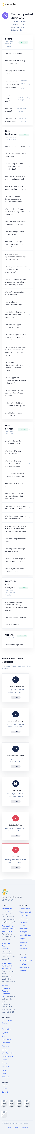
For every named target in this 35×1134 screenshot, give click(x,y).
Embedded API (7, 1043)
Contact (5, 1092)
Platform (22, 971)
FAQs (4, 1073)
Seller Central (24, 909)
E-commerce (6, 1039)
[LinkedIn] (6, 900)
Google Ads (23, 928)
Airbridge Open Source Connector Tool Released (8, 928)
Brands (4, 1036)
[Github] (12, 900)
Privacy (16, 1127)
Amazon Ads (24, 915)
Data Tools (23, 964)
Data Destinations (25, 960)
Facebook (23, 942)
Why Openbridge (8, 1053)
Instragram (23, 932)
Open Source (24, 967)
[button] (17, 42)
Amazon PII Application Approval (6, 945)
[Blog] (9, 900)
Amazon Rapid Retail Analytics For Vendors (7, 965)
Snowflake (23, 949)
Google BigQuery (25, 935)
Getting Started (7, 1056)
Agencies (5, 1033)
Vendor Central (25, 912)
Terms (9, 1127)
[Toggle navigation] (30, 4)
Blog (4, 1085)
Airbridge (5, 1046)
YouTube (22, 945)
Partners (5, 1060)
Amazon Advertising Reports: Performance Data (6, 991)
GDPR (24, 1127)
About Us (5, 1077)
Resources (5, 1067)
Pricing (4, 1063)
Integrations (23, 957)
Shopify (22, 939)
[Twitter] (3, 900)
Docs (4, 1089)
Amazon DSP (24, 919)
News (4, 1070)
